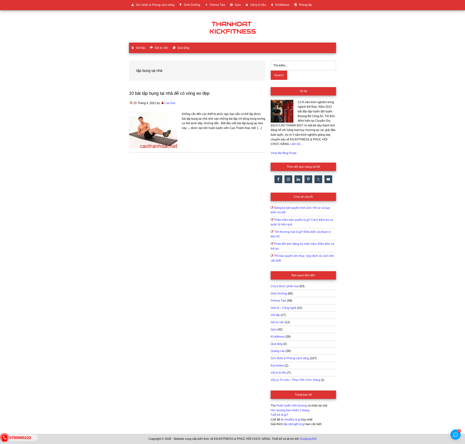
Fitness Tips (278, 300)
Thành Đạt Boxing (232, 27)
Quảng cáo (278, 351)
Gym (274, 329)
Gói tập (275, 314)
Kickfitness (278, 336)
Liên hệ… (296, 144)
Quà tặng (276, 343)
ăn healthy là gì (290, 419)
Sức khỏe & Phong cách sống (290, 358)
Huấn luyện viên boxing (291, 405)
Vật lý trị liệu (278, 372)
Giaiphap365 (308, 438)
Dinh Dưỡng (279, 293)
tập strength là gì (294, 424)
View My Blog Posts (283, 153)
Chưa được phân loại (285, 286)
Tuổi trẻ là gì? (279, 414)
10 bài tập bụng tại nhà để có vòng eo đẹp (169, 93)
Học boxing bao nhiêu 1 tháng (290, 410)
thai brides (277, 365)
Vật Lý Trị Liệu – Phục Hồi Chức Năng (295, 379)
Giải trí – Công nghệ (283, 307)
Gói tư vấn (277, 322)
